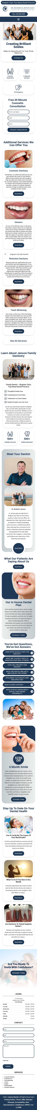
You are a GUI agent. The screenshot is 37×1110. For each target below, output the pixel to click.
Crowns (6, 1082)
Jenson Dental (13, 1097)
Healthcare (20, 1105)
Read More (18, 194)
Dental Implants (8, 1085)
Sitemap (11, 1102)
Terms (18, 1100)
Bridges (6, 1084)
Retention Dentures (9, 1087)
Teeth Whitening (8, 1080)
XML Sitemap (27, 1100)
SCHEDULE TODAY (18, 635)
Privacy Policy (9, 1100)
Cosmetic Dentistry (9, 1077)
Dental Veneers (8, 1078)
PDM (19, 1107)
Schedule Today (18, 799)
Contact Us (18, 58)
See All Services (18, 341)
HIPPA (27, 1105)
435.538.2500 (18, 1002)
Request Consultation (18, 130)
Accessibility (20, 1102)
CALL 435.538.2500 (18, 14)
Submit (8, 1066)
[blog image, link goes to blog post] (18, 817)
